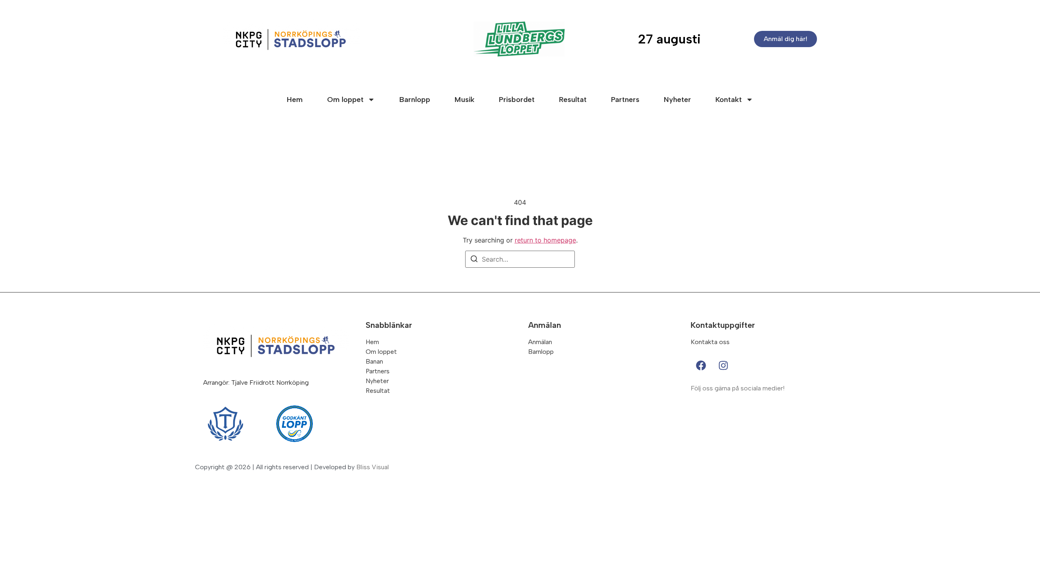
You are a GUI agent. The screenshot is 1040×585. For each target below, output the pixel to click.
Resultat (573, 99)
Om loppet (345, 99)
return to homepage (545, 240)
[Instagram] (723, 365)
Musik (464, 99)
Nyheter (677, 99)
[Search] (474, 260)
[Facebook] (701, 365)
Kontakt (728, 99)
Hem (295, 99)
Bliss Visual (372, 467)
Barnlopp (414, 99)
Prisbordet (517, 99)
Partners (625, 99)
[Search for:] (520, 259)
